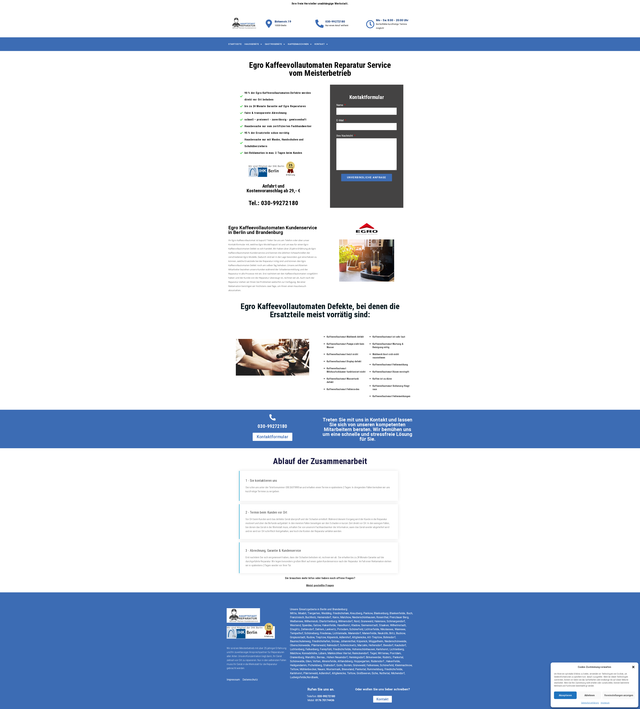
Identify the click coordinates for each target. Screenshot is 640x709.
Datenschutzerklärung (590, 703)
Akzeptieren (565, 695)
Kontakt (319, 44)
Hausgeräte (251, 44)
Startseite (235, 44)
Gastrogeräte (273, 44)
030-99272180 (335, 21)
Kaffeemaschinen (298, 44)
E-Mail (340, 120)
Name (340, 105)
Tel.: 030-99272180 (273, 203)
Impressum (605, 703)
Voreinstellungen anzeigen (618, 695)
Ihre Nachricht (345, 135)
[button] (633, 667)
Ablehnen (589, 695)
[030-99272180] (319, 23)
